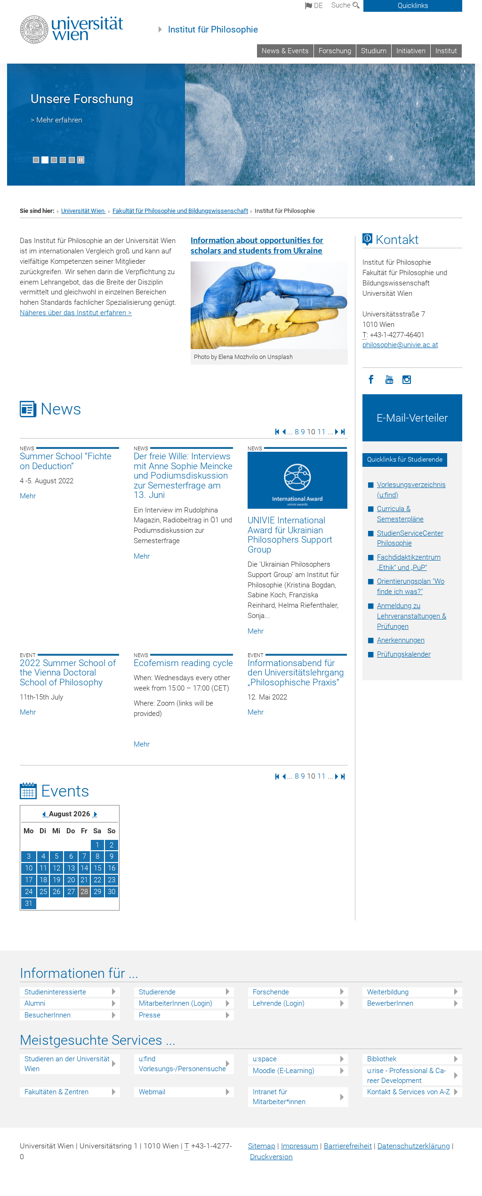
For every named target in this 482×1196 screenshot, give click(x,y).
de (317, 5)
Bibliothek (381, 1059)
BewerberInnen (390, 1003)
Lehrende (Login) (279, 1003)
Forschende (271, 992)
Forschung (335, 51)
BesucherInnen (47, 1015)
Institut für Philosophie (213, 29)
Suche (342, 5)
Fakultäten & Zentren (56, 1092)
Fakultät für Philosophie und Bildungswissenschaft (180, 210)
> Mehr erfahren (56, 119)
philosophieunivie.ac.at (400, 345)
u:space (265, 1059)
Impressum (299, 1145)
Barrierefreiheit (348, 1145)
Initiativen (411, 51)
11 (321, 431)
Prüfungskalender (404, 654)
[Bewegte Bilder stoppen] (80, 159)
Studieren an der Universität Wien (67, 1064)
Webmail (152, 1092)
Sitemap (261, 1145)
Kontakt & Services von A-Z (408, 1092)
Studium (373, 51)
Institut (446, 51)
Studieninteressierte (55, 992)
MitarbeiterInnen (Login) (175, 1003)
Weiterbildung (388, 992)
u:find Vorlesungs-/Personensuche (182, 1064)
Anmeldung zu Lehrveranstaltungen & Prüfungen (411, 616)
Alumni (34, 1003)
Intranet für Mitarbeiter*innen (279, 1097)
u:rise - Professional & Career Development (406, 1075)
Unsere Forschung (82, 98)
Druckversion (271, 1156)
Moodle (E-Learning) (283, 1070)
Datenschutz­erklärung (414, 1145)
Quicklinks (413, 5)
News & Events (285, 51)
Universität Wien (83, 210)
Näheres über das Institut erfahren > (76, 313)
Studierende (157, 992)
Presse (150, 1015)
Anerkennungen (401, 640)
